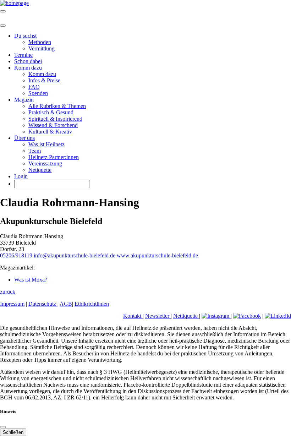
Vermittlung (41, 48)
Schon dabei (28, 61)
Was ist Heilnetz (46, 144)
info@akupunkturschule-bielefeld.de (74, 255)
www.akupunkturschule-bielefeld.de (157, 255)
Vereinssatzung (45, 163)
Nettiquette (186, 316)
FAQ (34, 87)
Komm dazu (42, 74)
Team (34, 151)
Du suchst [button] (25, 36)
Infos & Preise (44, 80)
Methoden (39, 42)
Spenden (38, 93)
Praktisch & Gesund (50, 112)
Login (21, 176)
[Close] (3, 25)
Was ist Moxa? (30, 280)
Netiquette (39, 170)
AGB (66, 304)
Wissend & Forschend (53, 125)
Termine (23, 55)
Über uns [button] (24, 138)
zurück (7, 292)
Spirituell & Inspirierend (55, 119)
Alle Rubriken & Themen (57, 106)
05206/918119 (16, 255)
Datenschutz (42, 304)
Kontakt (133, 316)
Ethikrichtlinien (92, 304)
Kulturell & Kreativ (50, 132)
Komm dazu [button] (28, 68)
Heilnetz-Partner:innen (53, 157)
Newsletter (158, 316)
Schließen (13, 432)
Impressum (12, 304)
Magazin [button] (24, 100)
